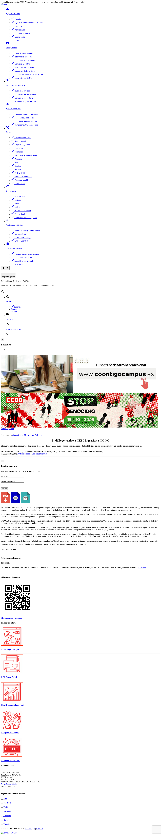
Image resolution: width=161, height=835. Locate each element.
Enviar (4, 489)
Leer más (142, 568)
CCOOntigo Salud (9, 677)
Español (16, 307)
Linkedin (35, 454)
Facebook (27, 454)
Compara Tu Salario (10, 733)
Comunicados (17, 435)
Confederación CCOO (10, 761)
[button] (4, 429)
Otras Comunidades (9, 784)
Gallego (14, 311)
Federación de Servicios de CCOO (15, 281)
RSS (5, 798)
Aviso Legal (30, 828)
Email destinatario (8, 481)
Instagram (43, 454)
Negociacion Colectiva (33, 435)
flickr (5, 820)
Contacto (39, 828)
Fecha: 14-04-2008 (9, 454)
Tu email (4, 476)
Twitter (20, 454)
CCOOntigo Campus (10, 649)
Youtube (6, 824)
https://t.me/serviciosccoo (11, 618)
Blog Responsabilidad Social (13, 705)
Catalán (14, 309)
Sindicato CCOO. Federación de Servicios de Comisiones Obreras (27, 285)
